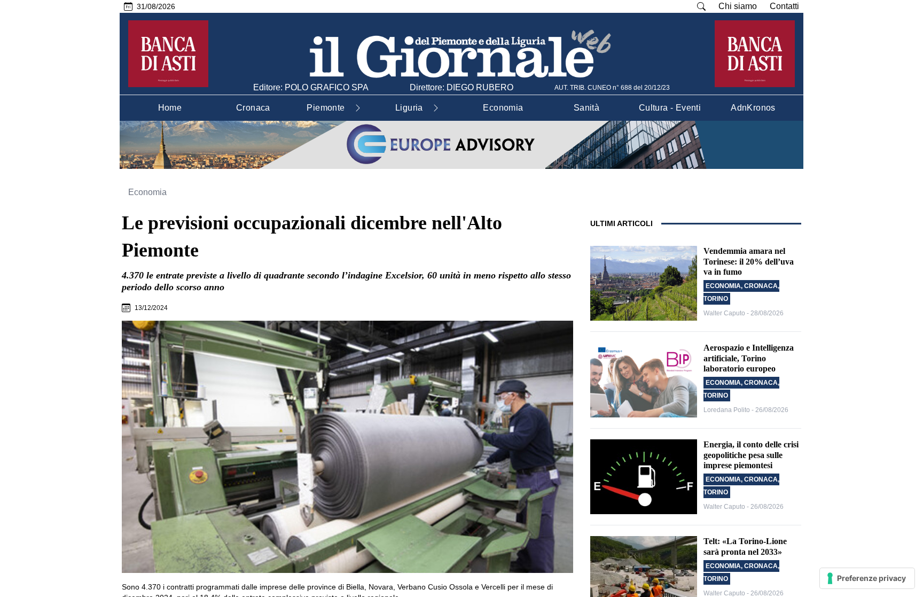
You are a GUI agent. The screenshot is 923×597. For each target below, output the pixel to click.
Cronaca (761, 286)
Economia (147, 192)
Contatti (784, 6)
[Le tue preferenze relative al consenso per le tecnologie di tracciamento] (867, 578)
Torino (715, 299)
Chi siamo (737, 6)
